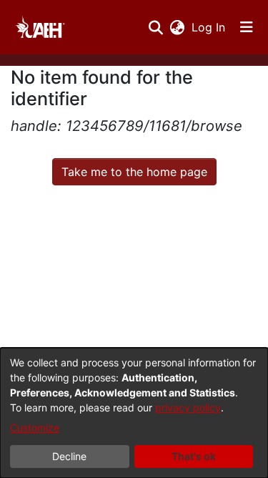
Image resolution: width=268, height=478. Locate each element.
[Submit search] (155, 27)
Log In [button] (209, 27)
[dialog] (134, 413)
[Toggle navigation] (246, 27)
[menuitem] (177, 27)
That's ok (194, 456)
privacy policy (188, 407)
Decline (69, 456)
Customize (34, 427)
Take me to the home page (134, 172)
